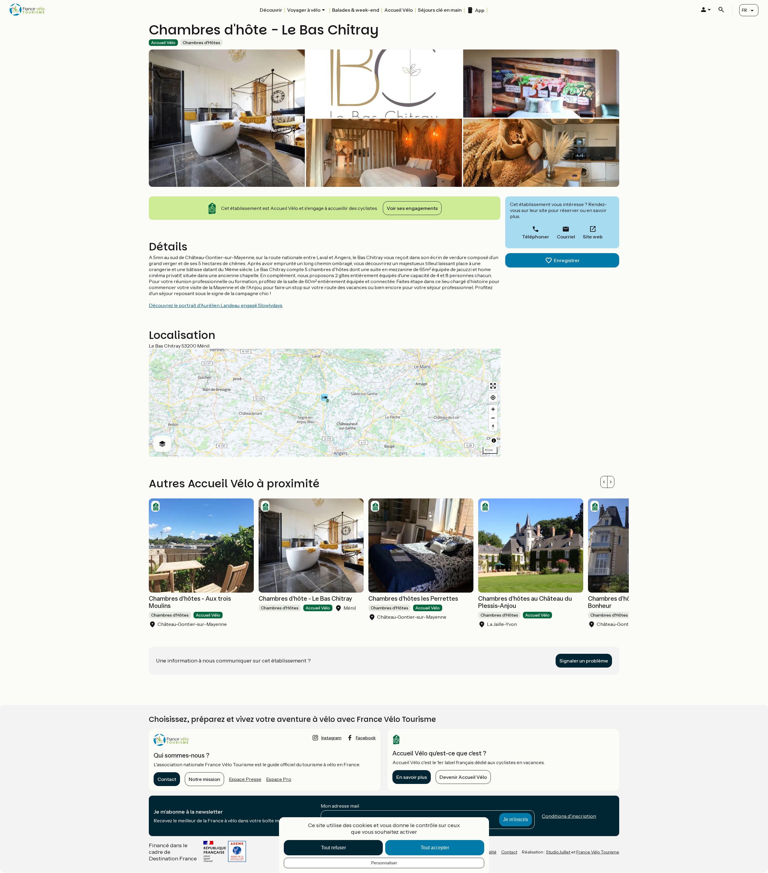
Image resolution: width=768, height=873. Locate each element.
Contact (167, 779)
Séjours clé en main (440, 10)
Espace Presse (245, 779)
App (479, 10)
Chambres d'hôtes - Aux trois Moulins (190, 602)
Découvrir (271, 10)
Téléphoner (535, 237)
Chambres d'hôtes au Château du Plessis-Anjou (525, 602)
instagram (331, 737)
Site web (593, 237)
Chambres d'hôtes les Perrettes (413, 598)
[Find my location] (493, 397)
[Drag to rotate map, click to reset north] (493, 426)
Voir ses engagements (412, 208)
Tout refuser (333, 847)
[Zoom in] (493, 409)
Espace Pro (278, 779)
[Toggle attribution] (493, 440)
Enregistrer (567, 260)
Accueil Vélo (398, 10)
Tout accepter (435, 847)
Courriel (566, 237)
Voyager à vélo (303, 10)
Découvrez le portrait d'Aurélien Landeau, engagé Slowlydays (215, 305)
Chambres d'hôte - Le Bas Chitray (305, 598)
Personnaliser (384, 862)
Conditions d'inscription (569, 816)
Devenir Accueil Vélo (463, 777)
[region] (324, 403)
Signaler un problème (584, 661)
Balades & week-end (355, 10)
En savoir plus (411, 777)
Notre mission (204, 779)
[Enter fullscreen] (493, 385)
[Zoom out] (493, 418)
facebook (366, 737)
